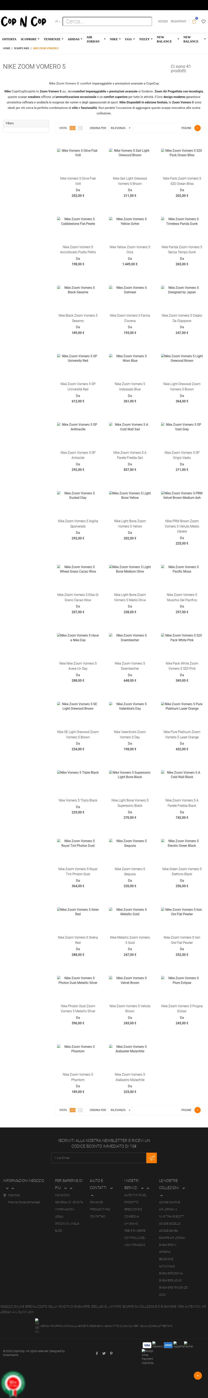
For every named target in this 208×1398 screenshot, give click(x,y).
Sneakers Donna (171, 1273)
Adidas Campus (169, 1202)
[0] (194, 21)
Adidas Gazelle (169, 1223)
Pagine (186, 128)
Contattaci (98, 1216)
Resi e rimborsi (135, 1230)
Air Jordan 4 (168, 1209)
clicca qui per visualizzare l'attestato (145, 1326)
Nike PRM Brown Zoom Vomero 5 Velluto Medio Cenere (182, 526)
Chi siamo (131, 1223)
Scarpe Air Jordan (172, 1237)
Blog (58, 1230)
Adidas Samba (168, 1230)
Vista (63, 128)
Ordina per (98, 128)
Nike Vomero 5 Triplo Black (78, 800)
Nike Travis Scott (171, 1216)
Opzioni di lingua (67, 1223)
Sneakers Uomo (170, 1280)
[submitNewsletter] (151, 1158)
